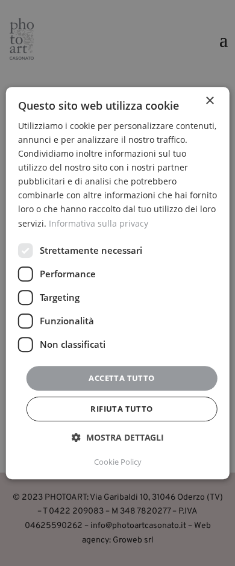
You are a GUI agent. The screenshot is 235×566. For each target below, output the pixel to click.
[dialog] (118, 283)
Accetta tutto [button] (121, 378)
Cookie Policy (118, 461)
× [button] (209, 100)
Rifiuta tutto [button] (121, 408)
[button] (118, 437)
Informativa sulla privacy (98, 223)
